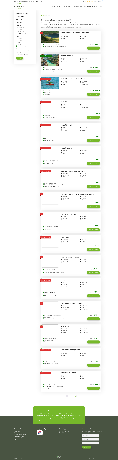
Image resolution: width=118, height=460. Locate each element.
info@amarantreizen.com (67, 433)
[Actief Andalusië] (50, 60)
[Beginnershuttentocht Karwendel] (50, 175)
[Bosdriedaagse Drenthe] (50, 261)
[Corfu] (50, 284)
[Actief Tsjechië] (50, 152)
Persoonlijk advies (78, 6)
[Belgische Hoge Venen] (50, 218)
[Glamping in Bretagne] (50, 377)
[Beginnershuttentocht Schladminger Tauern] (50, 198)
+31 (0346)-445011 (65, 431)
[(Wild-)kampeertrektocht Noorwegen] (50, 37)
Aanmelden (86, 447)
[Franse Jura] (50, 330)
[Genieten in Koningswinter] (50, 354)
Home (53, 6)
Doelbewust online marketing (98, 458)
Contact (101, 6)
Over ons (94, 6)
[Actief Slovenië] (50, 129)
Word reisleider (87, 6)
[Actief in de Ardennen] (50, 106)
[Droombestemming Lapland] (50, 307)
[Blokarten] (50, 241)
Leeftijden (58, 6)
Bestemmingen (67, 6)
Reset (19, 58)
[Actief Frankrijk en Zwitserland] (50, 83)
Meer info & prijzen (93, 48)
